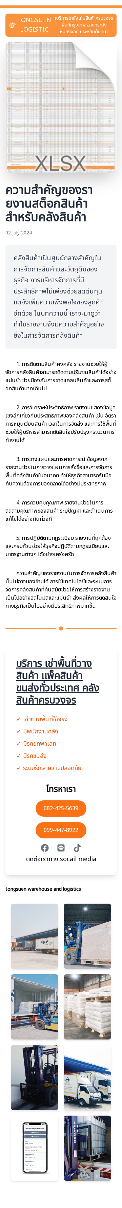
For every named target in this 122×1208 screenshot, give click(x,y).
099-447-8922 (61, 830)
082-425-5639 (61, 808)
